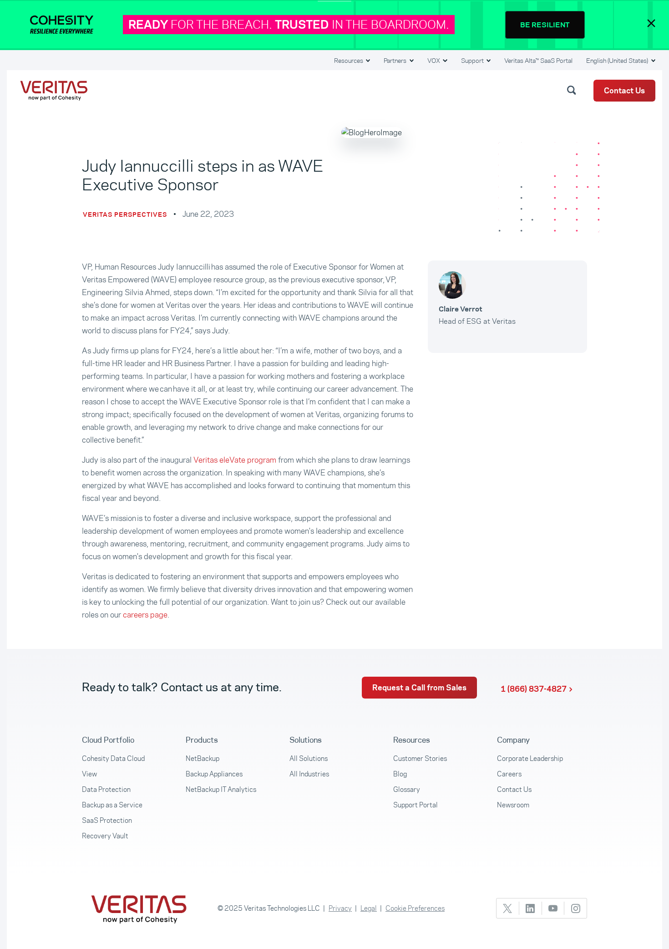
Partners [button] (396, 60)
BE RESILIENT (545, 25)
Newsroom (513, 805)
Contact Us (624, 90)
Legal (368, 908)
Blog (400, 774)
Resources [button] (349, 60)
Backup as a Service (112, 805)
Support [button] (473, 60)
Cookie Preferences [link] (415, 908)
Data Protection (106, 789)
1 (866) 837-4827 (534, 689)
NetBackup (202, 758)
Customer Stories (420, 758)
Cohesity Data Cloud (113, 758)
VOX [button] (434, 60)
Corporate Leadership (530, 758)
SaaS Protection (107, 820)
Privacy (340, 908)
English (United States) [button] (617, 60)
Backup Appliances (214, 774)
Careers (509, 774)
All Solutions (308, 758)
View (89, 774)
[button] (573, 89)
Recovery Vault (105, 836)
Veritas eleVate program (234, 459)
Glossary (406, 789)
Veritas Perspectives (125, 214)
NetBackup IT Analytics (221, 789)
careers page (145, 614)
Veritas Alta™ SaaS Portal (538, 60)
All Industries (309, 774)
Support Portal (415, 805)
